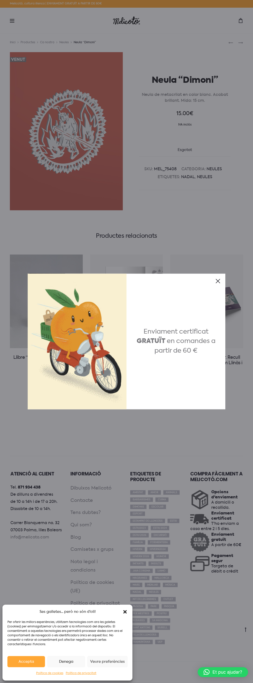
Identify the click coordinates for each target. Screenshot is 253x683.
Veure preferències (107, 661)
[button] (125, 611)
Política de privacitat (81, 673)
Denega (66, 661)
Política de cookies (49, 673)
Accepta (26, 661)
